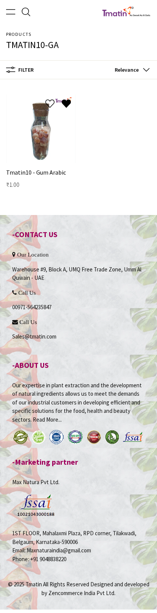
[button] (131, 70)
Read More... (47, 419)
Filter (26, 69)
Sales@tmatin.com (34, 336)
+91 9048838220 (48, 559)
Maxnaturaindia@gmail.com (59, 550)
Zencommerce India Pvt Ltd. (81, 593)
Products (18, 34)
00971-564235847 (31, 307)
